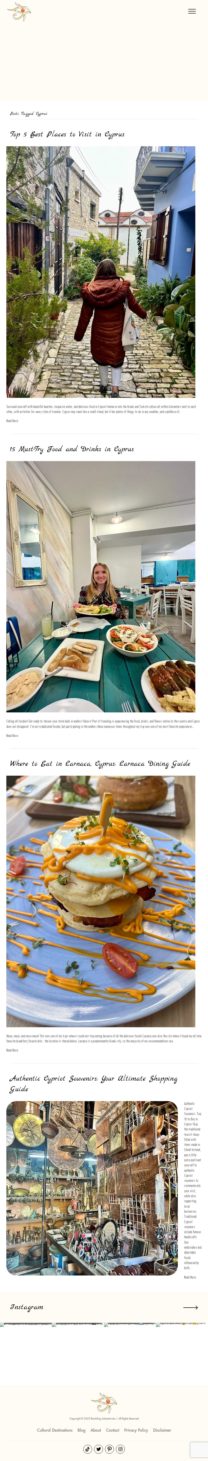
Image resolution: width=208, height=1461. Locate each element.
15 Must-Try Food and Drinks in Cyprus (72, 449)
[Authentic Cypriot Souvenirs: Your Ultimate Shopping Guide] (92, 1188)
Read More (12, 421)
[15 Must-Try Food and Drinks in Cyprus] (100, 586)
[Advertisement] (104, 60)
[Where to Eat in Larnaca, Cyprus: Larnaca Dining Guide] (100, 901)
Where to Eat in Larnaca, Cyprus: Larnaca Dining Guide (100, 764)
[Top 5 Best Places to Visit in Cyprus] (100, 272)
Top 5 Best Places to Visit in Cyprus (67, 134)
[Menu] (192, 11)
